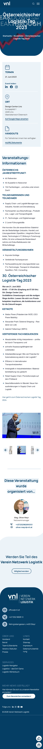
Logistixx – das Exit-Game (13, 668)
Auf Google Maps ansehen (16, 119)
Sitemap (26, 642)
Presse (5, 652)
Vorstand (6, 639)
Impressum (27, 645)
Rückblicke (19, 36)
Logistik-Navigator (10, 665)
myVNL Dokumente (13, 142)
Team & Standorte (9, 645)
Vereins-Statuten (9, 648)
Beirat (4, 642)
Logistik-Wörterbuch (10, 672)
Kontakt (26, 639)
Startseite (7, 36)
